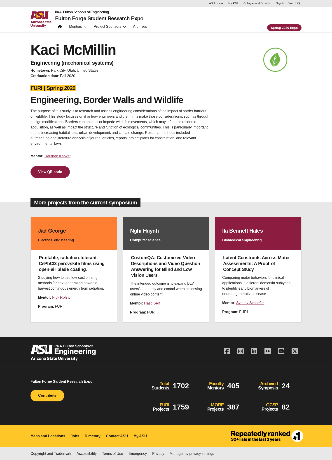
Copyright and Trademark (50, 453)
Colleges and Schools (257, 3)
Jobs (75, 436)
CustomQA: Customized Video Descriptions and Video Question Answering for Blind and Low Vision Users (165, 266)
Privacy (158, 453)
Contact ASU (117, 436)
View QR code (50, 172)
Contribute (47, 395)
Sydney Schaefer (250, 303)
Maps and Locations (47, 436)
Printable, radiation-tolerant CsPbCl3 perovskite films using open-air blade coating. (72, 263)
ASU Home (216, 3)
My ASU (233, 3)
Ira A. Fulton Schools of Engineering (82, 12)
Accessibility (87, 453)
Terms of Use (112, 453)
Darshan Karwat (57, 156)
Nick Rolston (62, 297)
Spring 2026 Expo (284, 28)
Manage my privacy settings (192, 453)
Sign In (280, 3)
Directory (93, 436)
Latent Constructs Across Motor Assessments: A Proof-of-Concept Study (256, 263)
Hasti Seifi (152, 303)
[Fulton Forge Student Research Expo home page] (60, 27)
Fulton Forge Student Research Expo (99, 18)
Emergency (138, 453)
